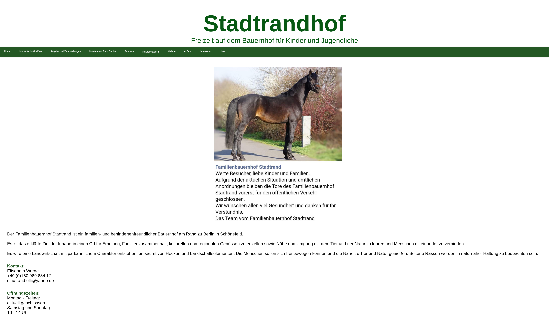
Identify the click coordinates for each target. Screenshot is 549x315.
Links (222, 51)
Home (7, 51)
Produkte (129, 51)
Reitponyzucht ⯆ (151, 52)
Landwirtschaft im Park (30, 51)
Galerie (172, 51)
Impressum (205, 51)
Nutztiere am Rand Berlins (102, 51)
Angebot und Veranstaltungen (66, 51)
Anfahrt (187, 51)
